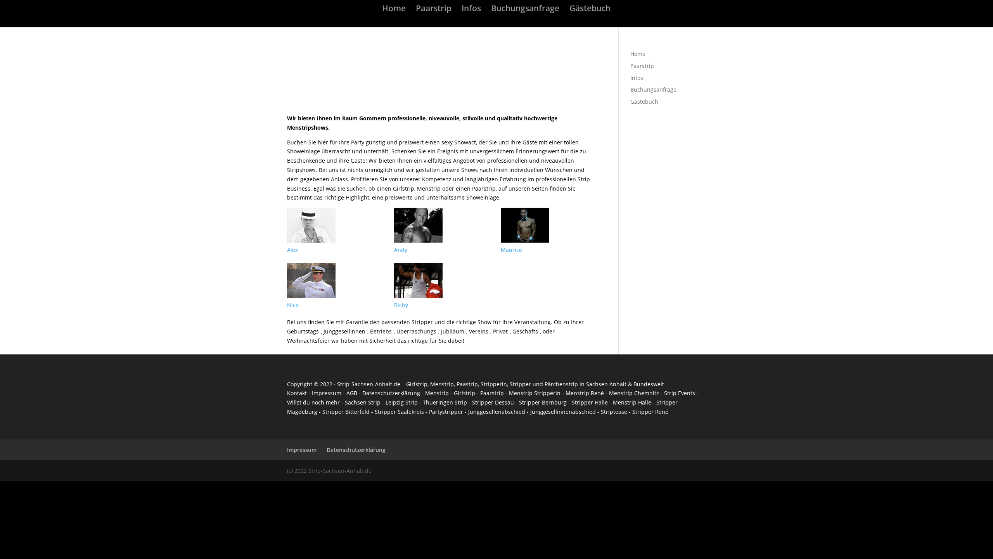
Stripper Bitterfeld (346, 411)
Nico (293, 305)
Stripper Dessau (493, 402)
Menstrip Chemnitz (634, 393)
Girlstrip (416, 384)
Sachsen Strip (363, 402)
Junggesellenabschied (496, 411)
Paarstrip (434, 9)
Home (394, 9)
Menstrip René (585, 393)
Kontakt (297, 393)
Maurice (511, 249)
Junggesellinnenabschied (563, 411)
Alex (292, 249)
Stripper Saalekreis (399, 411)
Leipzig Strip (402, 402)
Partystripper (446, 411)
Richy (401, 305)
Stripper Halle (590, 402)
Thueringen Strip (445, 402)
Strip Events (679, 393)
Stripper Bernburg (543, 402)
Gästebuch (590, 9)
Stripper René (650, 411)
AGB (351, 393)
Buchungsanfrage (525, 9)
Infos (471, 9)
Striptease (614, 411)
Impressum (326, 393)
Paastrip (467, 384)
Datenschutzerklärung (391, 393)
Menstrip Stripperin (535, 393)
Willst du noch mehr (313, 402)
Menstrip (442, 384)
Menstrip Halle (633, 402)
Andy (400, 249)
